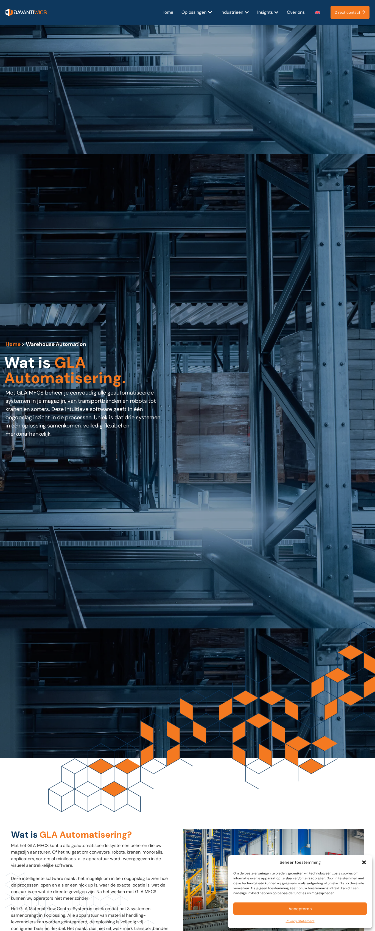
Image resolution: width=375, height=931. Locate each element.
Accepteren (300, 909)
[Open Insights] (276, 12)
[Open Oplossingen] (210, 12)
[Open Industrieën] (247, 12)
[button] (364, 862)
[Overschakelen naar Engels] (317, 12)
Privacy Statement (300, 921)
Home (13, 344)
